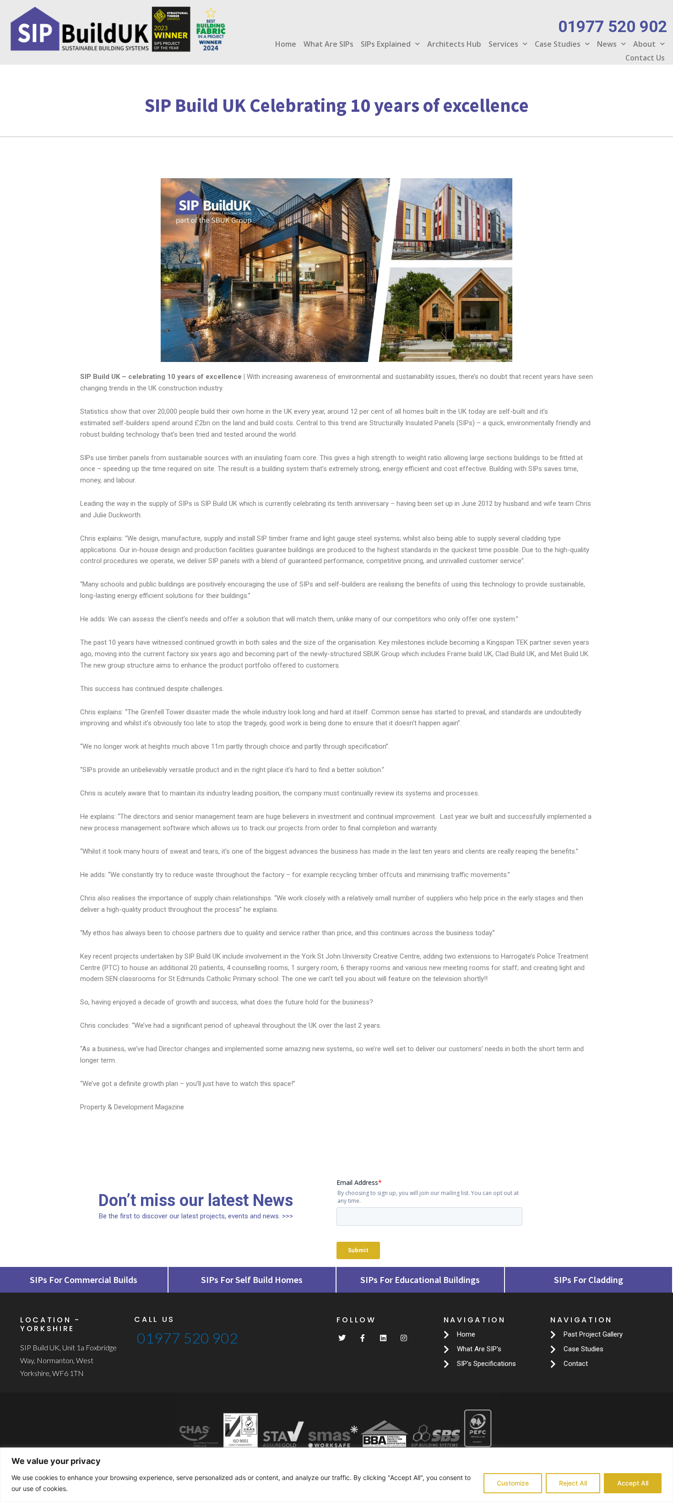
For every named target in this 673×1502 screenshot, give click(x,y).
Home (285, 44)
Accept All (632, 1483)
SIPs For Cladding (588, 1279)
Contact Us (645, 58)
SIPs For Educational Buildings (420, 1279)
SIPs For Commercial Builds (83, 1279)
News (607, 44)
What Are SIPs (328, 44)
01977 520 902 (187, 1338)
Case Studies (558, 44)
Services (503, 44)
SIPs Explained (386, 44)
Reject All (573, 1483)
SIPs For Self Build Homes (252, 1279)
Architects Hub (454, 44)
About (644, 44)
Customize (513, 1483)
